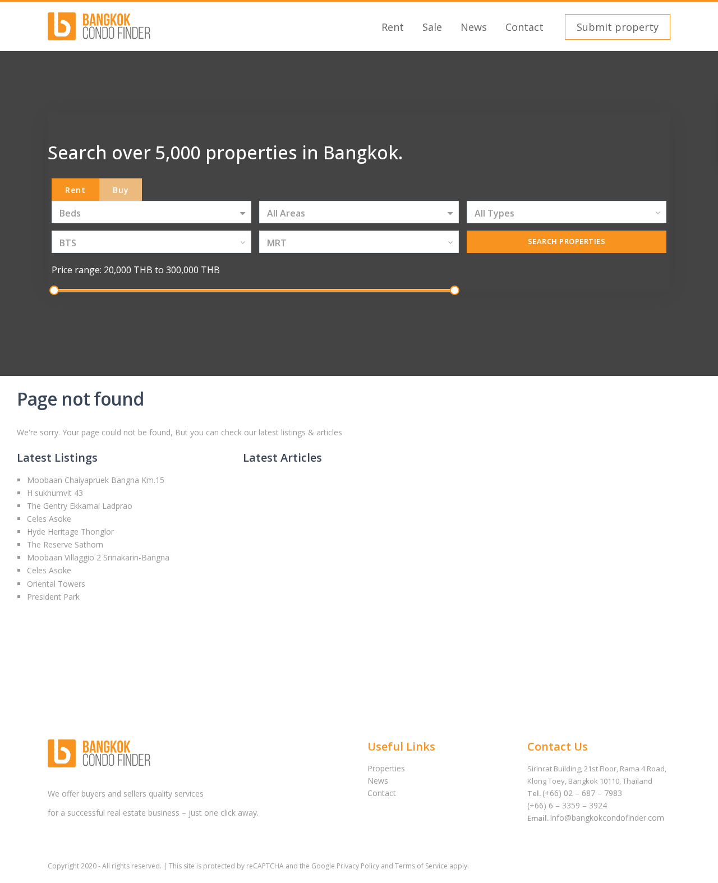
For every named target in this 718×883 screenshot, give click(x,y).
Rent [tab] (75, 190)
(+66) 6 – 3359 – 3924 (567, 805)
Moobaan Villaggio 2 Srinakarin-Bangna (98, 557)
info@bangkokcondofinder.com (607, 817)
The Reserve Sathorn (65, 544)
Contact (524, 27)
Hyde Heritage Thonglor (70, 531)
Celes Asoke (49, 518)
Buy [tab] (121, 190)
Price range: (77, 270)
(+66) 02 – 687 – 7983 (582, 793)
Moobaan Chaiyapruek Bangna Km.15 (95, 480)
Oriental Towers (56, 583)
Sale (432, 27)
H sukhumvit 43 (55, 493)
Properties (386, 768)
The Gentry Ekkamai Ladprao (79, 505)
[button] (616, 27)
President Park (53, 596)
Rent (392, 27)
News (474, 27)
